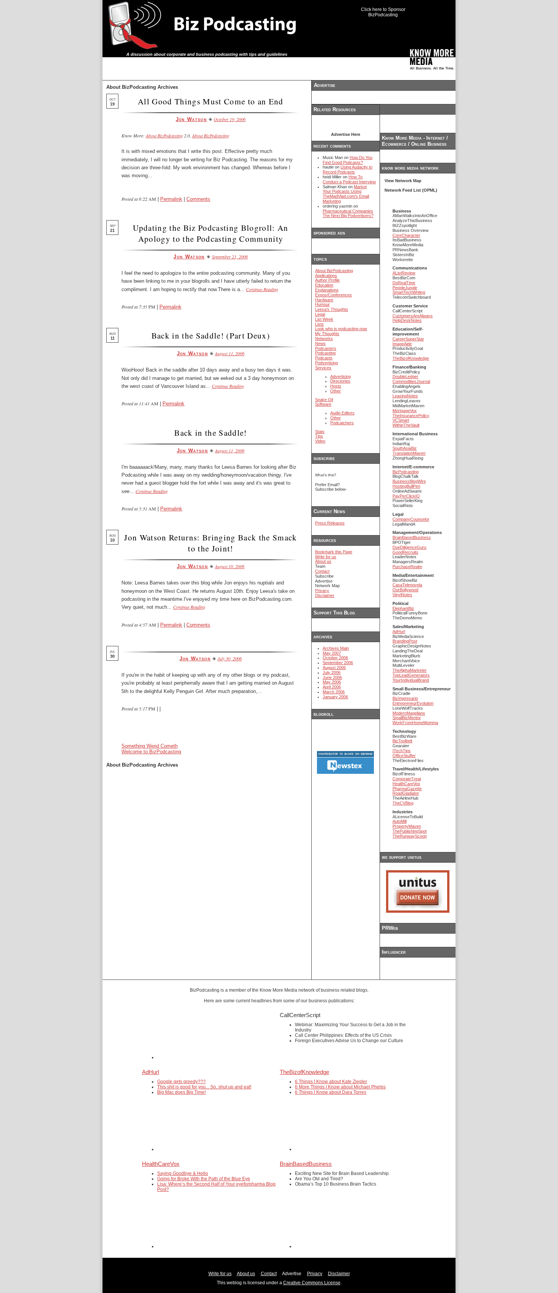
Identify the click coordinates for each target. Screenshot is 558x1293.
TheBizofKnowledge (410, 358)
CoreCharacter (406, 235)
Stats (320, 431)
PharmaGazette (407, 788)
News (320, 343)
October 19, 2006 (230, 119)
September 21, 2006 (230, 257)
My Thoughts (327, 333)
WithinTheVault (405, 425)
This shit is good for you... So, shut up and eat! (204, 1087)
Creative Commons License (311, 1282)
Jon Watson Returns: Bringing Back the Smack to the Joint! (210, 543)
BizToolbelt (402, 741)
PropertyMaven (406, 826)
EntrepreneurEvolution (412, 703)
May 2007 (332, 653)
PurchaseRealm (407, 566)
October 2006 (335, 657)
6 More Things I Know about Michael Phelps (340, 1087)
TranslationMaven (409, 453)
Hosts (335, 386)
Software (323, 404)
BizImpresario (405, 698)
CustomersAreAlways (412, 315)
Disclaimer (324, 595)
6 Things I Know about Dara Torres (330, 1092)
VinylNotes (402, 594)
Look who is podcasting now (341, 328)
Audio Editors (342, 413)
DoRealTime (403, 282)
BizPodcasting (405, 471)
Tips (319, 436)
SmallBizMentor (406, 717)
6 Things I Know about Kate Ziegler (331, 1081)
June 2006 (332, 677)
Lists (319, 324)
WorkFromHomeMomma (415, 722)
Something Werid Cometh (149, 746)
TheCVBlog (402, 803)
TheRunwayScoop (409, 836)
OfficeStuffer (404, 755)
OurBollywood (405, 589)
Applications (326, 275)
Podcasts (324, 358)
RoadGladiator (405, 793)
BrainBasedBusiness (411, 537)
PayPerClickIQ (406, 496)
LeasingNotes (405, 396)
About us (323, 561)
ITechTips (401, 750)
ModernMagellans (408, 713)
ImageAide (402, 344)
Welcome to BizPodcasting (151, 751)
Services (323, 367)
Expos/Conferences (333, 295)
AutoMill (399, 821)
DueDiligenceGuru (409, 547)
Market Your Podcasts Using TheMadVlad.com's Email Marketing (346, 193)
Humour (322, 304)
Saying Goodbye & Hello (182, 1173)
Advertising (340, 376)
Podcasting (325, 353)
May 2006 (332, 682)
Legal (320, 314)
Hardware (324, 300)
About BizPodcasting (164, 135)
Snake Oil (324, 399)
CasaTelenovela (407, 585)
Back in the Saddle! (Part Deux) (210, 335)
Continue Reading (262, 289)
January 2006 (335, 697)
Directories (340, 381)
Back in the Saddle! (210, 432)
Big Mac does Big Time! (181, 1092)
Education (324, 285)
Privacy (322, 590)
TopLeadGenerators (411, 675)
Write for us (325, 556)
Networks (324, 338)
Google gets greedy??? (181, 1081)
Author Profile (327, 280)
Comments (198, 199)
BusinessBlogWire (409, 481)
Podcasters (325, 348)
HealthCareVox (406, 783)
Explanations (327, 290)
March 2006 (334, 692)
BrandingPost (404, 641)
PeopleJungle (404, 287)
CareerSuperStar (408, 339)
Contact (322, 571)
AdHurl (398, 631)
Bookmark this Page (333, 552)
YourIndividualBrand (410, 680)
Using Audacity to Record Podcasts (347, 169)
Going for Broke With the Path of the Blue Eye (203, 1178)
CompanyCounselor (410, 519)
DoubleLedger (405, 376)
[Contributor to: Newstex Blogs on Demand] (345, 772)
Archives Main (336, 648)
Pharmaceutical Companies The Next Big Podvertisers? (348, 213)
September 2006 (338, 662)
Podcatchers (342, 423)
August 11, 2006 (229, 353)
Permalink (171, 199)
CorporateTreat (406, 778)
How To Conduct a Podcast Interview (349, 179)
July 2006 (331, 672)
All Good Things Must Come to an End (211, 101)
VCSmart (400, 420)
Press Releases (330, 523)
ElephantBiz (403, 608)
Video (320, 441)
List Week (324, 319)
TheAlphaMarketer (409, 670)
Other (335, 391)
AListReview (403, 273)
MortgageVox (404, 410)
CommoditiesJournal (411, 381)
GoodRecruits (405, 552)
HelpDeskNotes (407, 320)
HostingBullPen (406, 486)
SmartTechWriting (408, 292)
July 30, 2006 (230, 658)
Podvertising (326, 363)
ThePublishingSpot (409, 831)
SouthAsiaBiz (404, 448)
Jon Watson (191, 119)
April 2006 (332, 687)
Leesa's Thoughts (331, 309)
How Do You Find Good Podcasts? (347, 160)
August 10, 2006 (229, 566)
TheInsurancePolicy (410, 415)
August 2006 (334, 667)
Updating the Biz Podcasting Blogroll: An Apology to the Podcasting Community (210, 233)
